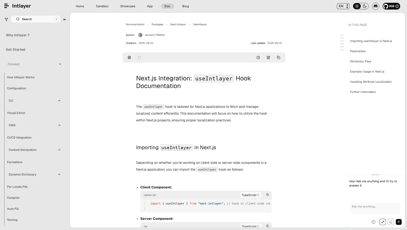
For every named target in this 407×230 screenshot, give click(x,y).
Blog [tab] (185, 6)
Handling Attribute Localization (371, 82)
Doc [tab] (167, 6)
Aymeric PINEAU (155, 35)
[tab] (357, 6)
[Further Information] (341, 50)
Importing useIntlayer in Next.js (371, 41)
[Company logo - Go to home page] (17, 6)
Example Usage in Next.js (367, 71)
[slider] (375, 201)
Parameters (357, 51)
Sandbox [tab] (102, 6)
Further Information (363, 92)
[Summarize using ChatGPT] (129, 57)
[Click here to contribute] (268, 57)
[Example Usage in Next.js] (341, 44)
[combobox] (251, 195)
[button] (343, 6)
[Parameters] (341, 38)
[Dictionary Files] (341, 41)
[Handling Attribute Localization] (341, 47)
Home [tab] (80, 6)
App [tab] (150, 6)
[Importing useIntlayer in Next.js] (341, 35)
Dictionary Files (360, 61)
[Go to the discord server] (375, 6)
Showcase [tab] (127, 6)
